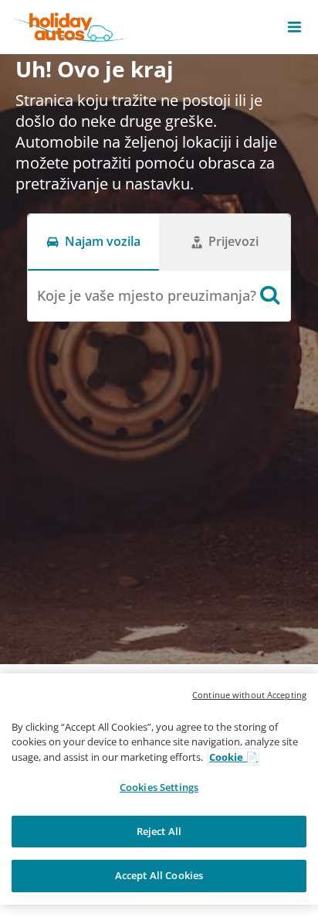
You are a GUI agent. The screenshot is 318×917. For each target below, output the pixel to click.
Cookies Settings (159, 787)
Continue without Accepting (249, 695)
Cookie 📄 (233, 757)
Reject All (159, 831)
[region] (159, 789)
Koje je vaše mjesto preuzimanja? (146, 295)
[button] (294, 27)
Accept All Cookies (159, 875)
